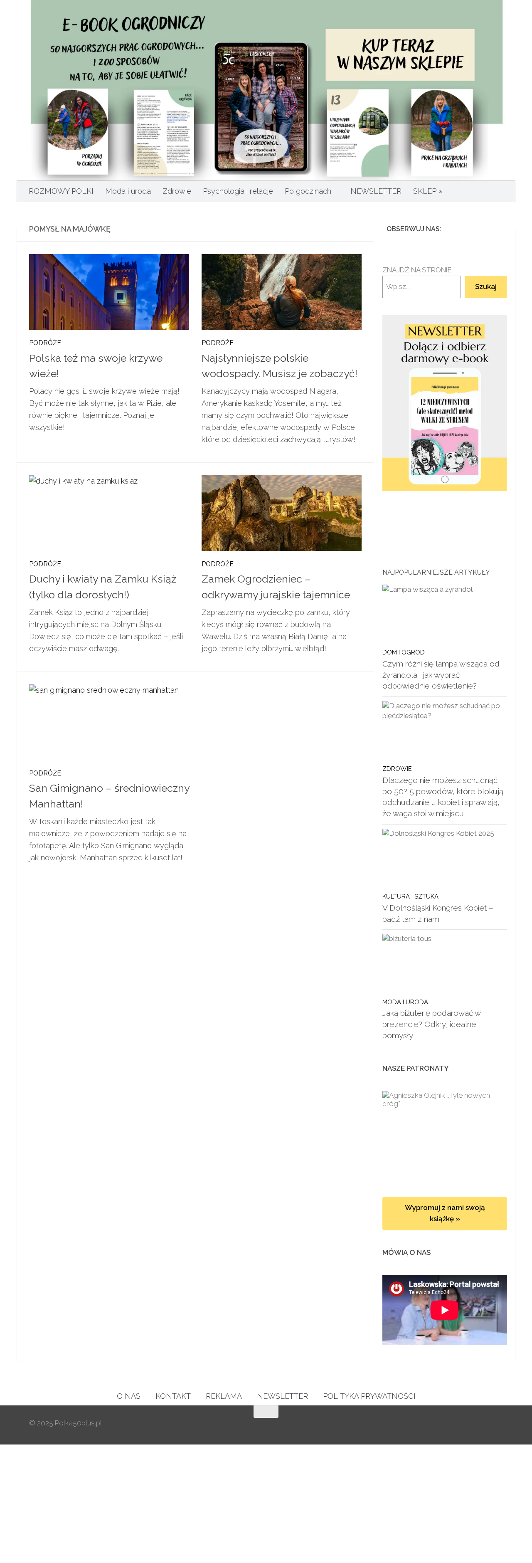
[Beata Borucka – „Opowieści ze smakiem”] (444, 1135)
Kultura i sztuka (410, 896)
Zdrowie (177, 191)
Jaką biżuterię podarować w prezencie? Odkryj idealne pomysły (431, 1024)
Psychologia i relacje (238, 191)
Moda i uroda (128, 191)
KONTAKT (173, 1396)
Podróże (45, 343)
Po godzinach (308, 191)
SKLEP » (428, 191)
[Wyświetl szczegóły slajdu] (444, 403)
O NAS (128, 1396)
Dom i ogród (403, 652)
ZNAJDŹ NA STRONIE (417, 270)
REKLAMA (224, 1396)
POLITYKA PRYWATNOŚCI (369, 1396)
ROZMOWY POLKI (61, 191)
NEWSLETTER (375, 191)
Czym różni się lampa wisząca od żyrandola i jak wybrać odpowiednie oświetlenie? (441, 674)
